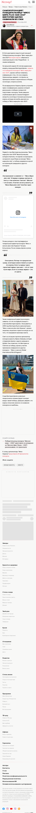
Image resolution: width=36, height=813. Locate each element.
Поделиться (31, 25)
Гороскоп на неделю (8, 748)
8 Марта (5, 701)
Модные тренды (7, 602)
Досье (4, 553)
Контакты (6, 768)
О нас (5, 771)
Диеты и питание (7, 578)
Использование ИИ (10, 781)
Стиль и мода (8, 592)
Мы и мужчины (7, 644)
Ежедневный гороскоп (9, 759)
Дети (4, 652)
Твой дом (6, 611)
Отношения (7, 641)
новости (20, 465)
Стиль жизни (7, 674)
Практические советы (9, 597)
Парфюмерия (6, 583)
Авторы (5, 765)
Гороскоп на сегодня (8, 745)
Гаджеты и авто (7, 687)
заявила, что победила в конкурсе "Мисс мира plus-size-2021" (18, 71)
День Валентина (7, 696)
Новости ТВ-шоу (7, 718)
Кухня (5, 628)
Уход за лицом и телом (9, 567)
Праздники (7, 694)
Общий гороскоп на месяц (10, 751)
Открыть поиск (29, 2)
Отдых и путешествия (9, 679)
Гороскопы (7, 743)
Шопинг (5, 605)
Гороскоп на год (7, 753)
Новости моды (7, 594)
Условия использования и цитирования (17, 784)
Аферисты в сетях (8, 726)
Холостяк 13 (6, 720)
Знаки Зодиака (7, 756)
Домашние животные (9, 616)
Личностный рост (8, 663)
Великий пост (6, 704)
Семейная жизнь (7, 649)
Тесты (4, 682)
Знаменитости (7, 548)
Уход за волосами (7, 570)
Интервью (5, 559)
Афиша (5, 732)
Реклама (6, 773)
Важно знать (6, 668)
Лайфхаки (5, 621)
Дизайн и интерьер (8, 613)
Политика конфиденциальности (15, 776)
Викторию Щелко (15, 57)
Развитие (6, 658)
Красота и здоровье (10, 565)
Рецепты (5, 630)
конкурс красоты (9, 465)
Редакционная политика (12, 779)
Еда (4, 633)
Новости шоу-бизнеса (10, 22)
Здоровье (5, 580)
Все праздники (7, 709)
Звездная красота (8, 551)
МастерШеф (6, 723)
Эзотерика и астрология (9, 677)
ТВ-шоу (5, 715)
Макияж (5, 573)
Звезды (5, 543)
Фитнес (5, 586)
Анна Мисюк (10, 25)
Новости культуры (8, 737)
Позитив (5, 685)
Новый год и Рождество (9, 698)
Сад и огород (6, 619)
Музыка (5, 556)
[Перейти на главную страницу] (6, 2)
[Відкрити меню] (33, 2)
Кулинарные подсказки (9, 635)
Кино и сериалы (7, 734)
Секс (4, 646)
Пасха (4, 706)
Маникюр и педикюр (8, 575)
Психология (6, 666)
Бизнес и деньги (7, 660)
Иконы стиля (6, 600)
